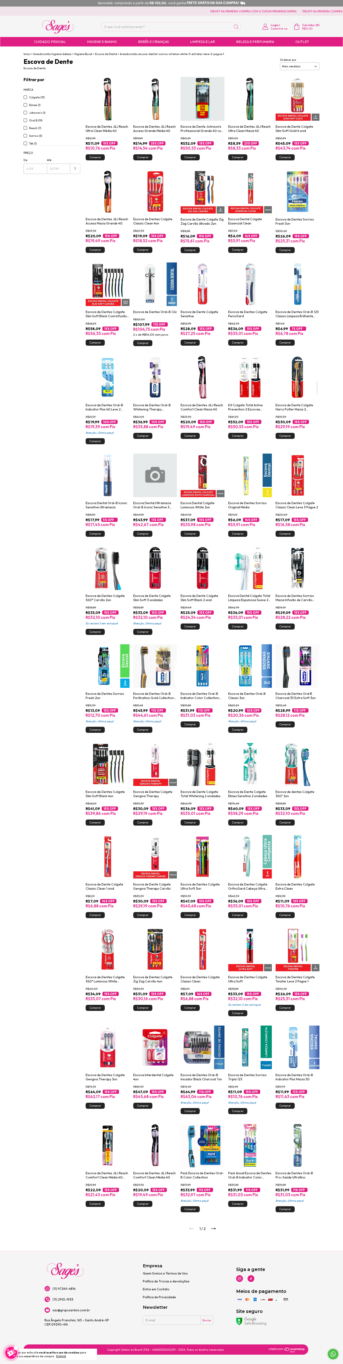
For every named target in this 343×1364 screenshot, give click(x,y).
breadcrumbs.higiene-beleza (52, 54)
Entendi (61, 1356)
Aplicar (75, 169)
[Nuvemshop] (287, 1351)
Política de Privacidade (159, 1297)
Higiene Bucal (83, 54)
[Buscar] (236, 26)
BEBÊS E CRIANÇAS (153, 41)
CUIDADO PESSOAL (50, 41)
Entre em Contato (156, 1289)
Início (27, 54)
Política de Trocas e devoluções (166, 1281)
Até (49, 160)
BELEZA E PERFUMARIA (255, 41)
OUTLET (302, 41)
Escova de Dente (106, 54)
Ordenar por (288, 60)
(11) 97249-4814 (64, 1289)
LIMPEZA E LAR (202, 41)
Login (274, 25)
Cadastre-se (279, 28)
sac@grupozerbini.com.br (71, 1310)
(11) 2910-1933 (62, 1299)
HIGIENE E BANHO (102, 41)
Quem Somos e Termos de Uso (165, 1273)
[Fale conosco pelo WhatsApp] (333, 1354)
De (25, 160)
